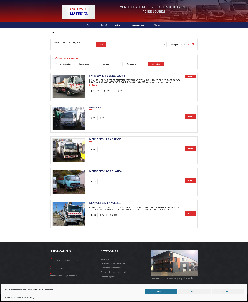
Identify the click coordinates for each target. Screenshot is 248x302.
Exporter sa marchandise (111, 268)
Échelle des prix (59, 43)
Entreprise (119, 25)
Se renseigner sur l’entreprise (113, 263)
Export (104, 25)
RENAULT (95, 108)
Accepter (161, 291)
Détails (190, 77)
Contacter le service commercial (114, 272)
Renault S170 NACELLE (105, 203)
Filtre (101, 45)
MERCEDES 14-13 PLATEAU (106, 171)
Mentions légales (108, 276)
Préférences (228, 291)
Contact (157, 25)
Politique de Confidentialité (13, 298)
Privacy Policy (29, 298)
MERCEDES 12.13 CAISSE (105, 139)
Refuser (194, 291)
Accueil (90, 25)
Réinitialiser (155, 64)
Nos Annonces (137, 25)
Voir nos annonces (108, 259)
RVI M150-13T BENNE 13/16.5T (108, 76)
